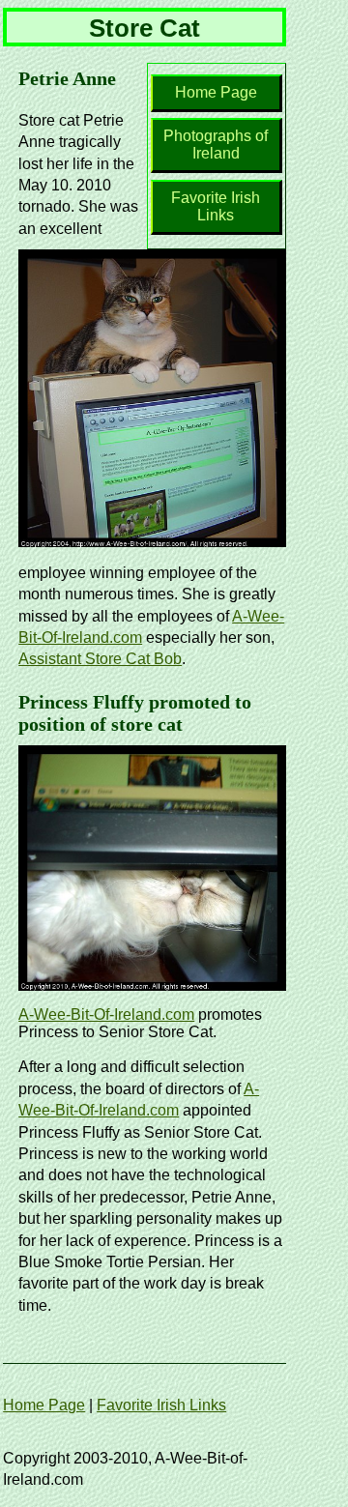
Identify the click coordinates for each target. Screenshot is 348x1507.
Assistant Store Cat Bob (100, 659)
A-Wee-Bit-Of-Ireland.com (106, 1014)
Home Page (216, 92)
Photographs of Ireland (215, 144)
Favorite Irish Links (215, 206)
